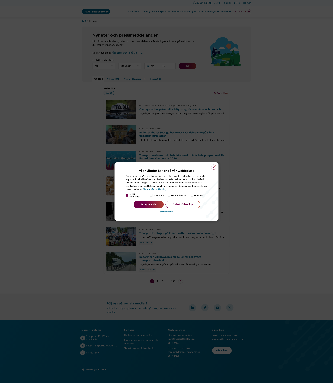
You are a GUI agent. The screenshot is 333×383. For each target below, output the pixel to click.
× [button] (212, 165)
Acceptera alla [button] (148, 204)
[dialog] (166, 191)
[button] (166, 211)
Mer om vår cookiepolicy (154, 189)
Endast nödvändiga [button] (183, 204)
